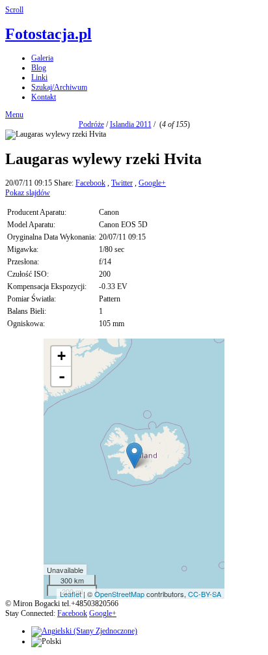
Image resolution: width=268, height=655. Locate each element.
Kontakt (43, 97)
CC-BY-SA (204, 594)
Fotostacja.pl (48, 33)
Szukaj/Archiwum (59, 87)
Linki (39, 77)
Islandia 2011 (131, 124)
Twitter (122, 183)
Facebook (90, 183)
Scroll (14, 9)
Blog (38, 67)
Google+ (152, 183)
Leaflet (70, 594)
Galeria (42, 58)
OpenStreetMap (119, 594)
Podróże (91, 124)
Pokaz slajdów (27, 192)
